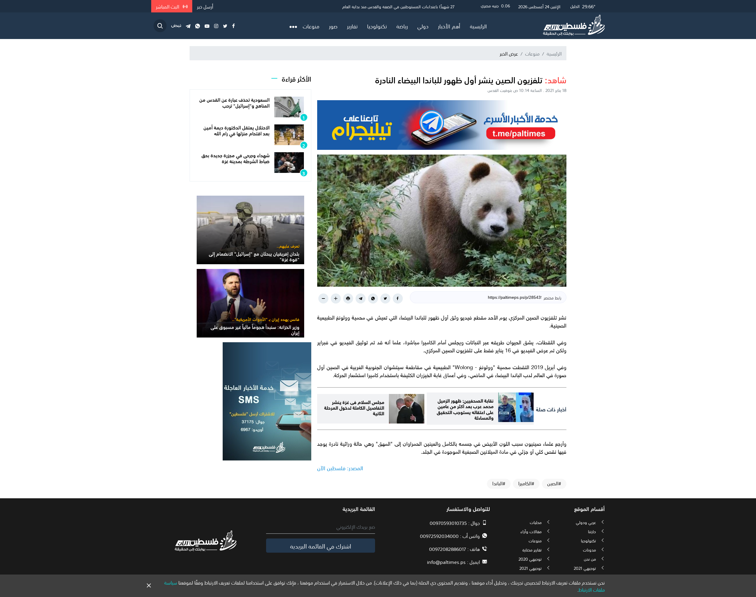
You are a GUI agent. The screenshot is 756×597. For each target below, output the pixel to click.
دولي (422, 25)
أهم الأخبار (449, 25)
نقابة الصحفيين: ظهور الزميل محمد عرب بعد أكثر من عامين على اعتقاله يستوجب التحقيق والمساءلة (465, 408)
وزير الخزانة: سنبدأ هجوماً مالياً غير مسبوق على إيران (255, 329)
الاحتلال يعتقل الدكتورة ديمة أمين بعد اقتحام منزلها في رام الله (236, 129)
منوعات (311, 25)
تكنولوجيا (377, 25)
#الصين (554, 483)
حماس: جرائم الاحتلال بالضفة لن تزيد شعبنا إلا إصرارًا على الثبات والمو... (395, 6)
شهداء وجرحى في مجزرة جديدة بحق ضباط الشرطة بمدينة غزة (235, 157)
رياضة (402, 25)
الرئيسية (478, 25)
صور (333, 25)
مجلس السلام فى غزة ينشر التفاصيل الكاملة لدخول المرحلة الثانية (354, 407)
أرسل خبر (205, 6)
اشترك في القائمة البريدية (320, 545)
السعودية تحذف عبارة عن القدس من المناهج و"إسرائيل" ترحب (234, 102)
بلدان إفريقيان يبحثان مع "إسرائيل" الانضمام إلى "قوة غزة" (254, 256)
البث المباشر (168, 6)
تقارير (352, 25)
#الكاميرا (526, 483)
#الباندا (498, 483)
